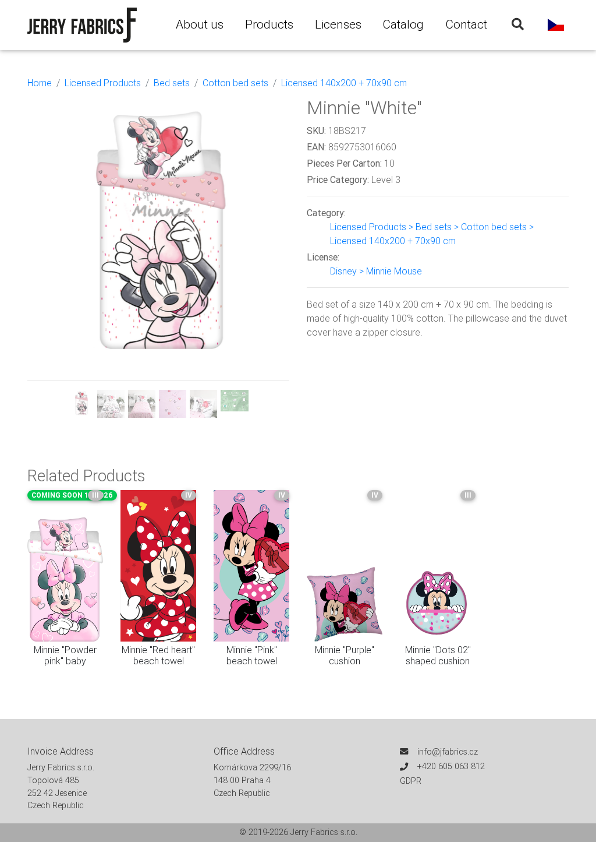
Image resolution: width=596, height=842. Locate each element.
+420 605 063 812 (451, 766)
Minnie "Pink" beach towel (251, 655)
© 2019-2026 (264, 832)
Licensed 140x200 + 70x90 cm (344, 83)
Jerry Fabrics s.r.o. (323, 832)
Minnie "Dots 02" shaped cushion (438, 655)
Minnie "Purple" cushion (344, 655)
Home (39, 83)
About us (200, 24)
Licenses (338, 24)
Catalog (403, 24)
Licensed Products (103, 83)
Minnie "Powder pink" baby (65, 655)
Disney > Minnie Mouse (376, 271)
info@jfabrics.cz (447, 751)
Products (269, 24)
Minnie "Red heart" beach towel (158, 655)
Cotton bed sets (235, 83)
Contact (466, 24)
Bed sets (172, 83)
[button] (47, 257)
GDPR (410, 781)
